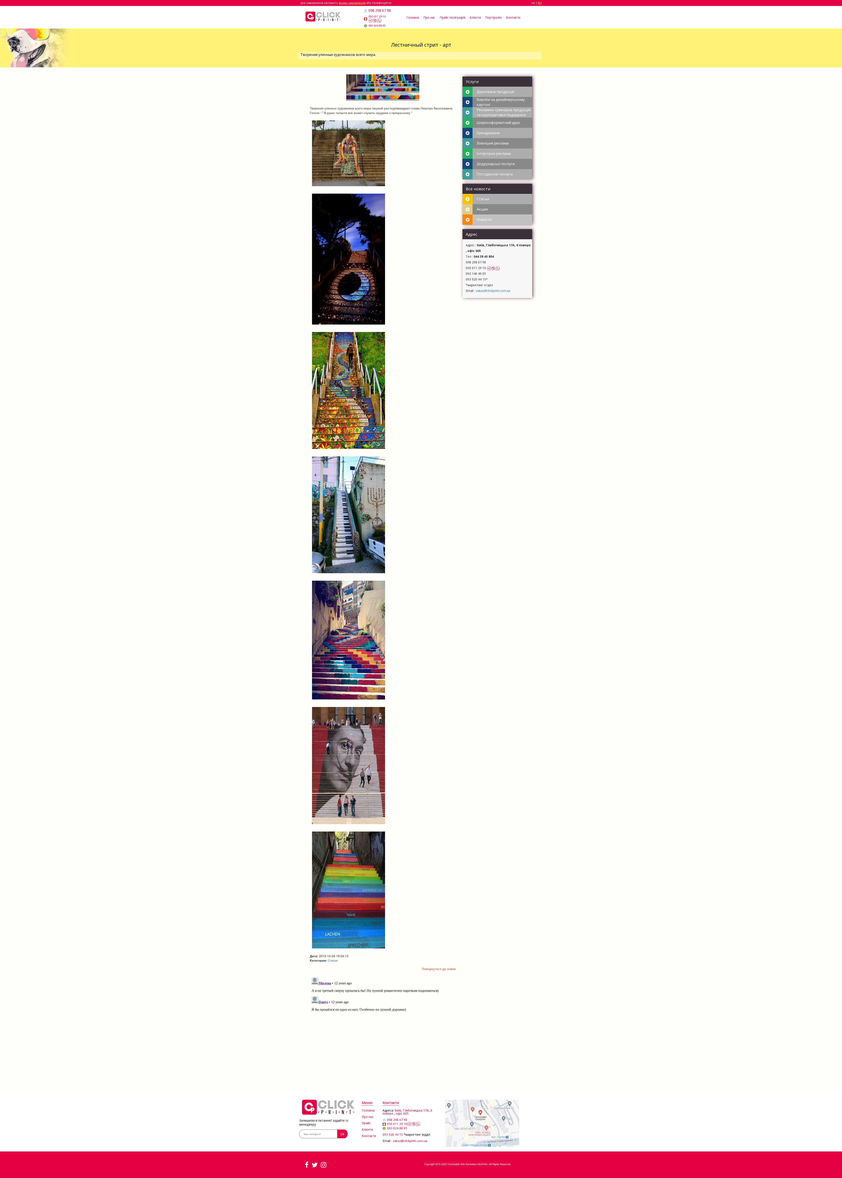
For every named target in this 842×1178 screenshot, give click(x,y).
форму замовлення (352, 3)
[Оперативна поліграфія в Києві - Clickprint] (323, 16)
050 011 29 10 (377, 16)
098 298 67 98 (379, 10)
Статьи (333, 960)
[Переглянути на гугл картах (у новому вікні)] (482, 1123)
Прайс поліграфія (452, 17)
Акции (482, 209)
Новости (484, 219)
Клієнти (475, 17)
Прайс (366, 1123)
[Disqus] (383, 1030)
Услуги (472, 81)
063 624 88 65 (377, 25)
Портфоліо (493, 17)
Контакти (513, 17)
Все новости (478, 188)
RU (540, 3)
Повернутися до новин (439, 969)
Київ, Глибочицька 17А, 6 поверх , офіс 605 (407, 1112)
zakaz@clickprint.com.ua (493, 291)
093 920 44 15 (393, 1134)
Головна (412, 17)
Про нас (429, 17)
